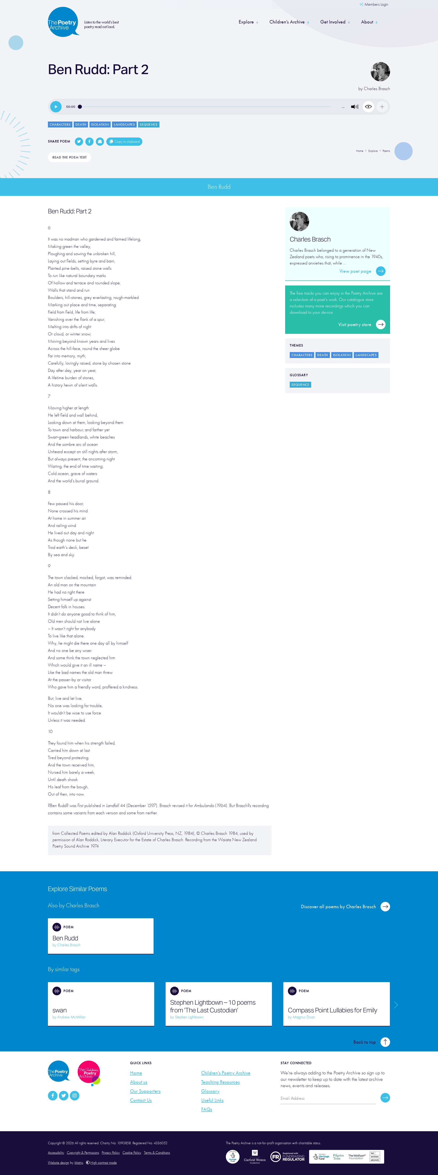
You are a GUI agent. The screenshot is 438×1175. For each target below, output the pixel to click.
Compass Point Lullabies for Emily (332, 1010)
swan (59, 1010)
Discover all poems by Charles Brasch (338, 907)
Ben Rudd (65, 938)
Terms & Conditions (157, 1153)
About (367, 22)
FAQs (206, 1109)
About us (138, 1082)
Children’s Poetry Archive (225, 1073)
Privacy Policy (111, 1153)
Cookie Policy (132, 1153)
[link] (56, 106)
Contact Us (141, 1100)
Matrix (78, 1163)
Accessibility (56, 1153)
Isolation (100, 124)
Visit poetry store (354, 324)
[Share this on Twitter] (79, 141)
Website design (58, 1163)
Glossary (210, 1091)
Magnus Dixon (304, 1017)
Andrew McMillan (71, 1017)
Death (81, 124)
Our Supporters (145, 1091)
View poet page (355, 271)
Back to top (364, 1042)
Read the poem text (69, 157)
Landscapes (124, 124)
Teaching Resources (220, 1082)
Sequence (149, 124)
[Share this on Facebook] (89, 141)
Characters (60, 124)
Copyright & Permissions (83, 1153)
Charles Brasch (377, 88)
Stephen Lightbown (189, 1017)
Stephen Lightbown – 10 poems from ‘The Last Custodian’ (213, 1006)
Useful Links (212, 1100)
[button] (354, 106)
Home (136, 1073)
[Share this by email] (100, 141)
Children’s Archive (287, 22)
